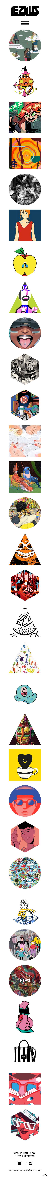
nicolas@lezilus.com (25, 1153)
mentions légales (27, 1170)
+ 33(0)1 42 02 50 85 (25, 1156)
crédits (38, 1170)
